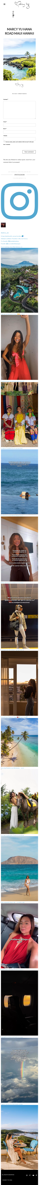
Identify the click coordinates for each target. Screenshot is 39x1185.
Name (5, 121)
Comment (5, 99)
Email (5, 128)
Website (5, 135)
